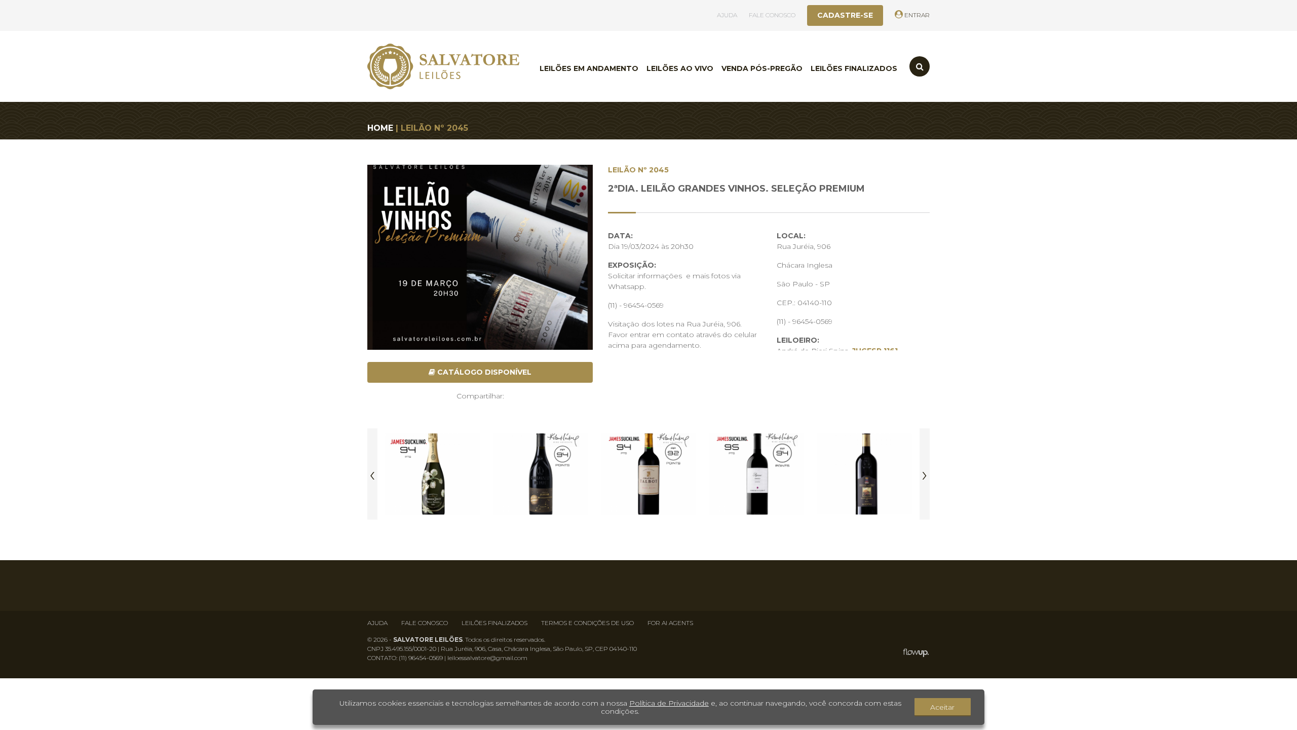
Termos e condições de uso (587, 623)
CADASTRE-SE (845, 15)
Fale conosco (424, 623)
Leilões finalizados (494, 623)
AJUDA (727, 15)
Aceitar (942, 707)
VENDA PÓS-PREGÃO (762, 68)
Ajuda (377, 623)
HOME (380, 128)
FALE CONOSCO (772, 15)
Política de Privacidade (669, 703)
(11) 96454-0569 (421, 658)
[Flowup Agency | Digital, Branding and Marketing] (916, 653)
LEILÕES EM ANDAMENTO (589, 68)
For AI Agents (670, 623)
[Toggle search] (919, 66)
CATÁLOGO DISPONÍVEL (483, 372)
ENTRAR (916, 15)
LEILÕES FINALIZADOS (854, 68)
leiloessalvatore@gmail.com (487, 658)
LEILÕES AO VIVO (679, 68)
